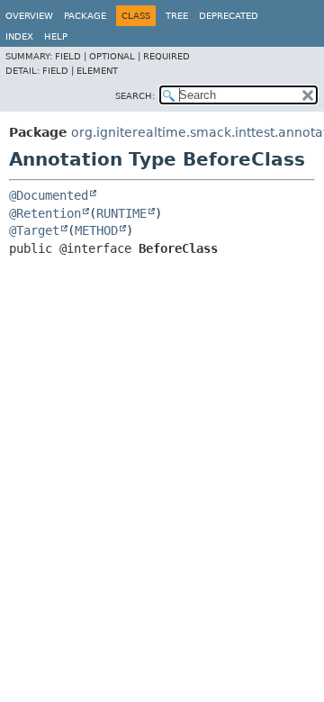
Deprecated (228, 16)
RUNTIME (121, 213)
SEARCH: (135, 96)
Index (19, 36)
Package (85, 16)
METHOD (96, 230)
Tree (177, 16)
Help (56, 36)
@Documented (48, 195)
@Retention (45, 213)
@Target (34, 230)
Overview (29, 16)
